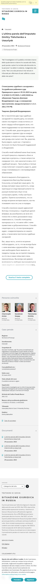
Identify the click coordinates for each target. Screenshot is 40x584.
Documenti (8, 29)
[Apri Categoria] (27, 486)
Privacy (4, 548)
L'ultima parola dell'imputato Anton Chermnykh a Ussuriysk (17, 447)
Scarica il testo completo (19, 277)
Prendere (17, 580)
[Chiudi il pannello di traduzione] (36, 2)
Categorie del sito (10, 486)
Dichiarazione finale (10, 50)
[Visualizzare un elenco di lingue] (31, 3)
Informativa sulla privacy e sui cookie (14, 574)
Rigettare (30, 580)
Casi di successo (10, 421)
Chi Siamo (5, 544)
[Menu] (35, 11)
